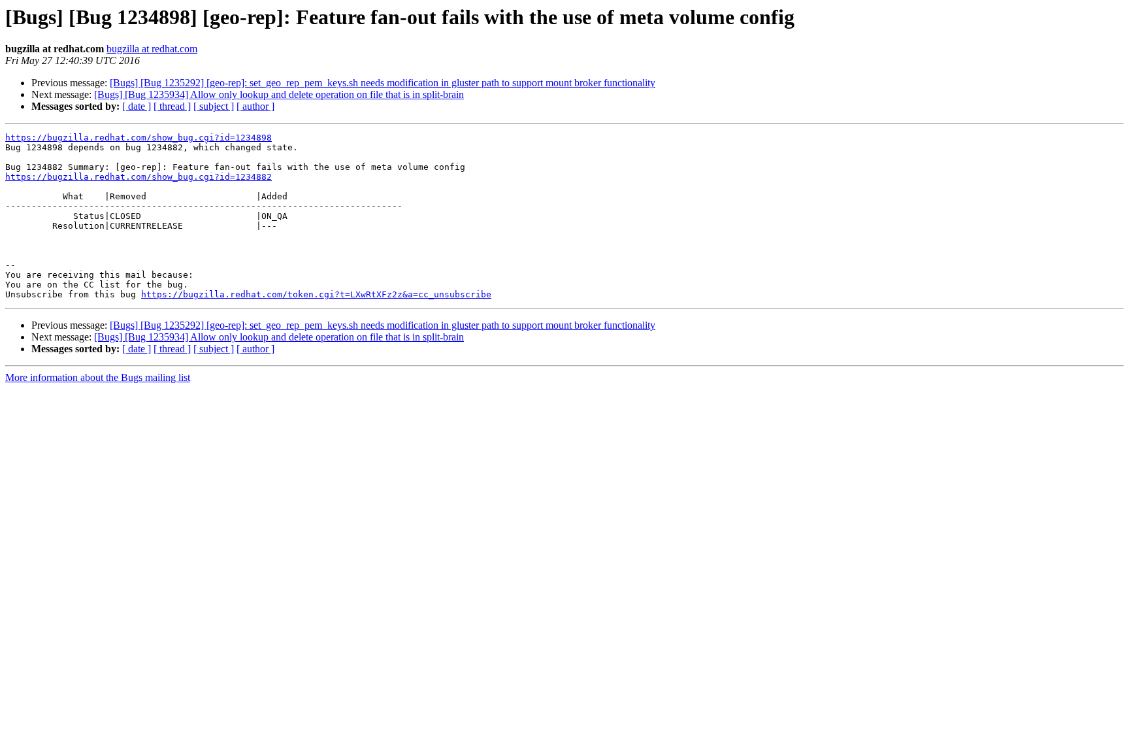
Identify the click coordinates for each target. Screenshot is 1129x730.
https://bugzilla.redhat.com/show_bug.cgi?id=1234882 (138, 177)
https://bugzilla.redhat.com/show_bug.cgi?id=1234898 (138, 137)
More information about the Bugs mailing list (97, 377)
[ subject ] (213, 106)
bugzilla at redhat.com (151, 48)
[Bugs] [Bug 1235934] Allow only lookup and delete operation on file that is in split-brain (279, 94)
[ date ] (136, 106)
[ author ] (255, 106)
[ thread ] (172, 106)
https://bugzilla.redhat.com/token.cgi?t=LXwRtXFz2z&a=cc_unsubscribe (316, 294)
